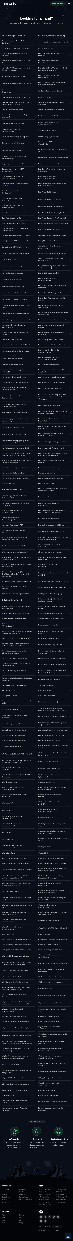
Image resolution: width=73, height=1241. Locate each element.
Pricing (4, 1192)
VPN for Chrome (44, 1194)
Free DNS (5, 1199)
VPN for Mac (43, 1192)
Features (22, 1194)
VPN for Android (61, 1189)
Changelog (22, 1189)
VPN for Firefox (44, 1197)
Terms (4, 1217)
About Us (5, 1215)
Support (4, 1194)
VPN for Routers (61, 1202)
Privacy (21, 1215)
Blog (20, 1220)
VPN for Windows (44, 1189)
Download (5, 1189)
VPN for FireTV (60, 1194)
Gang (21, 1223)
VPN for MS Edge (44, 1199)
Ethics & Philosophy (25, 1199)
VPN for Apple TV (61, 1197)
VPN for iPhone (44, 1202)
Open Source (6, 1197)
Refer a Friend (23, 1197)
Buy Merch (22, 1192)
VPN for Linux (60, 1192)
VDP (20, 1217)
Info (3, 1223)
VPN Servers (6, 1202)
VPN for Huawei (61, 1199)
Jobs (3, 1220)
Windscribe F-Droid (45, 1205)
